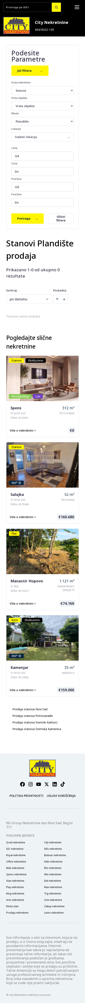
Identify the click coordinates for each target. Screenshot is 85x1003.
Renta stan (12, 906)
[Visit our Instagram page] (30, 784)
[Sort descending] (64, 299)
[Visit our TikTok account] (62, 784)
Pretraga (27, 218)
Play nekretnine (15, 887)
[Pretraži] (56, 7)
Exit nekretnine (52, 880)
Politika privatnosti (26, 796)
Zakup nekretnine (54, 906)
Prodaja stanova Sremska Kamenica (36, 729)
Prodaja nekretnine (17, 912)
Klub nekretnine (15, 868)
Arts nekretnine (15, 900)
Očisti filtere (61, 218)
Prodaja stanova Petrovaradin (32, 716)
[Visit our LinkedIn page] (54, 784)
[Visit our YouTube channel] (38, 784)
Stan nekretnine (15, 880)
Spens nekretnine (16, 874)
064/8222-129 (44, 30)
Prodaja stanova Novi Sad (29, 709)
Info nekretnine (53, 849)
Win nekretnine (52, 874)
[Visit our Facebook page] (22, 784)
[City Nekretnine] (16, 25)
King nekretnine (15, 893)
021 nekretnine (15, 849)
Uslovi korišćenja (61, 796)
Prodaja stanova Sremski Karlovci (34, 722)
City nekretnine (52, 842)
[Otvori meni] (77, 7)
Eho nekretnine (52, 868)
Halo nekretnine (53, 861)
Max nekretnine (53, 887)
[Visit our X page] (46, 784)
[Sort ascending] (57, 299)
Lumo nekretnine (54, 912)
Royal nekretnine (16, 855)
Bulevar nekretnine (55, 855)
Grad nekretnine (15, 842)
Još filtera (30, 71)
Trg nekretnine (52, 893)
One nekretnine (53, 900)
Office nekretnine (16, 861)
